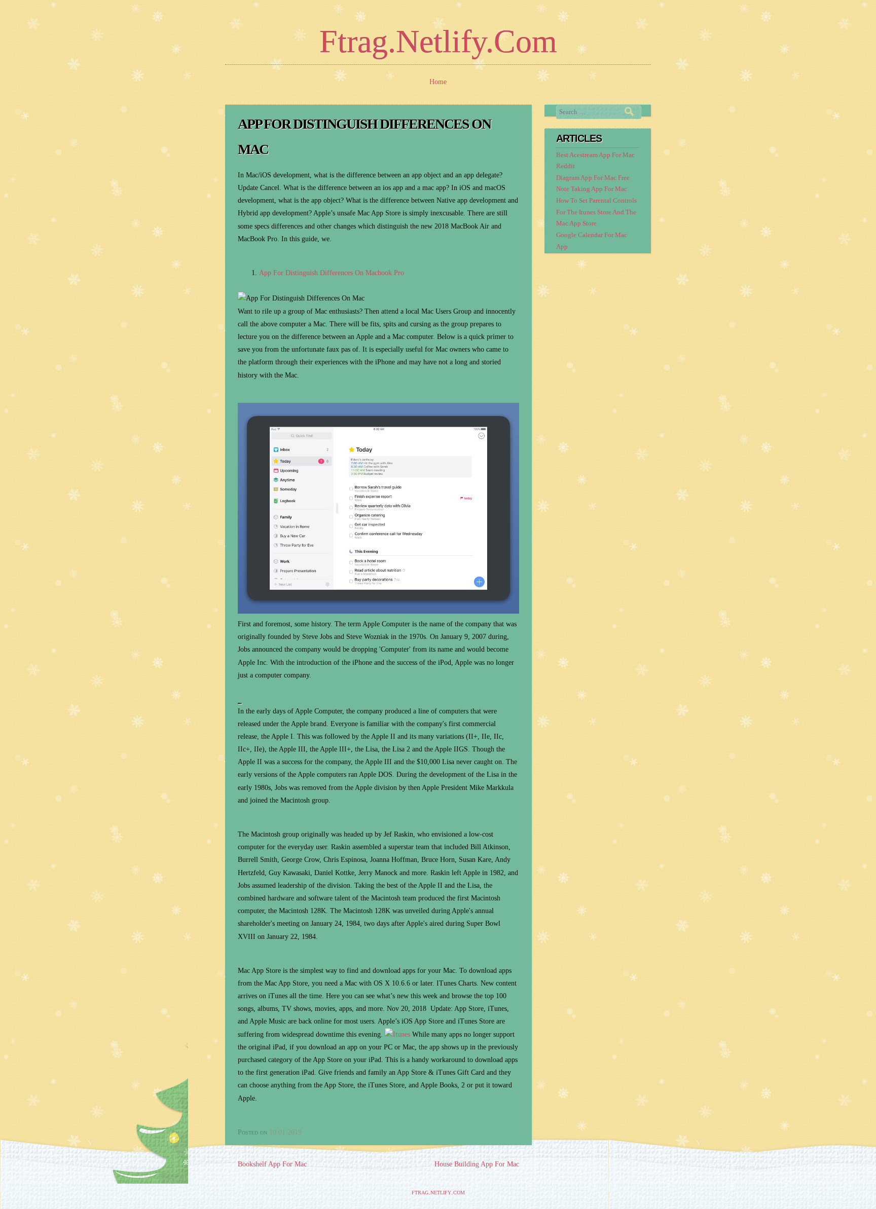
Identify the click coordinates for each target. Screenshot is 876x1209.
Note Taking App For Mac (591, 189)
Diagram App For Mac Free (593, 177)
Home (438, 82)
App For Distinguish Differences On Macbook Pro (331, 273)
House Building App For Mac (476, 1164)
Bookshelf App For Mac (272, 1164)
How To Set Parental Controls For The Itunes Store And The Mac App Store (596, 212)
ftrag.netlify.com (438, 41)
